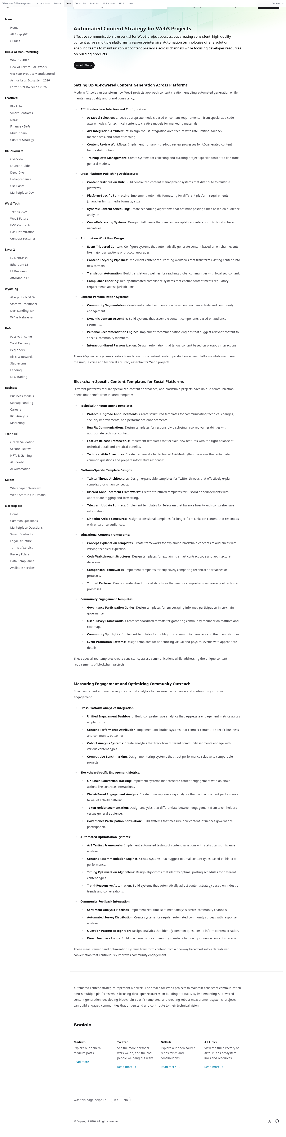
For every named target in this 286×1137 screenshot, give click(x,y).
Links (130, 3)
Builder (58, 3)
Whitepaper (109, 3)
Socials (82, 1024)
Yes (115, 1100)
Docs (68, 3)
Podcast (94, 3)
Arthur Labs (43, 3)
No (126, 1100)
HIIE (121, 3)
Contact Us (277, 3)
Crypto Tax (80, 3)
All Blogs (86, 65)
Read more (81, 1062)
